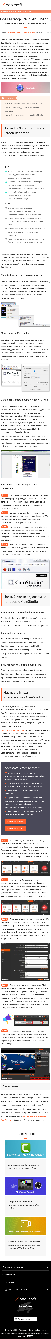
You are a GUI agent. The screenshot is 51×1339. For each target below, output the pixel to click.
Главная (4, 11)
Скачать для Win (15, 821)
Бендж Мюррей (14, 33)
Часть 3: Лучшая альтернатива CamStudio (24, 115)
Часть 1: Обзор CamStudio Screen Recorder (24, 104)
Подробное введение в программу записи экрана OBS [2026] (23, 1205)
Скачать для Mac (15, 828)
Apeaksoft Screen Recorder (13, 730)
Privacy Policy (21, 1336)
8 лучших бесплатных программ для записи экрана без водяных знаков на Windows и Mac (24, 1245)
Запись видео (16, 11)
